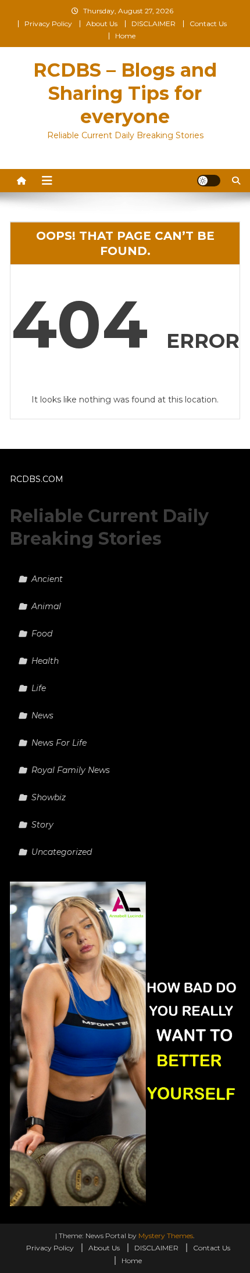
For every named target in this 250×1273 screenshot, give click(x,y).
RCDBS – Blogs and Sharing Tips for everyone (125, 93)
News (42, 715)
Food (41, 633)
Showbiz (48, 797)
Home (125, 35)
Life (38, 688)
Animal (46, 606)
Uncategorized (61, 852)
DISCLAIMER (153, 23)
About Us (101, 23)
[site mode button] (208, 180)
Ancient (47, 579)
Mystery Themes (165, 1235)
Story (42, 824)
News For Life (59, 743)
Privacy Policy (48, 23)
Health (45, 661)
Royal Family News (70, 770)
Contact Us (208, 23)
